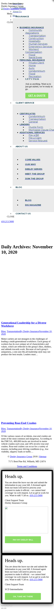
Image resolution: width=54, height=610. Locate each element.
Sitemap (42, 456)
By (29, 331)
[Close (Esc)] (2, 605)
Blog (3, 331)
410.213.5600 (7, 221)
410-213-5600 (36, 495)
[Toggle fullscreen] (8, 605)
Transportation (13, 331)
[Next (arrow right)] (5, 608)
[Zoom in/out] (11, 605)
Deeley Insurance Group (21, 456)
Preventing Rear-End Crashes (18, 422)
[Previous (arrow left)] (2, 608)
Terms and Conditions (27, 466)
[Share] (5, 605)
